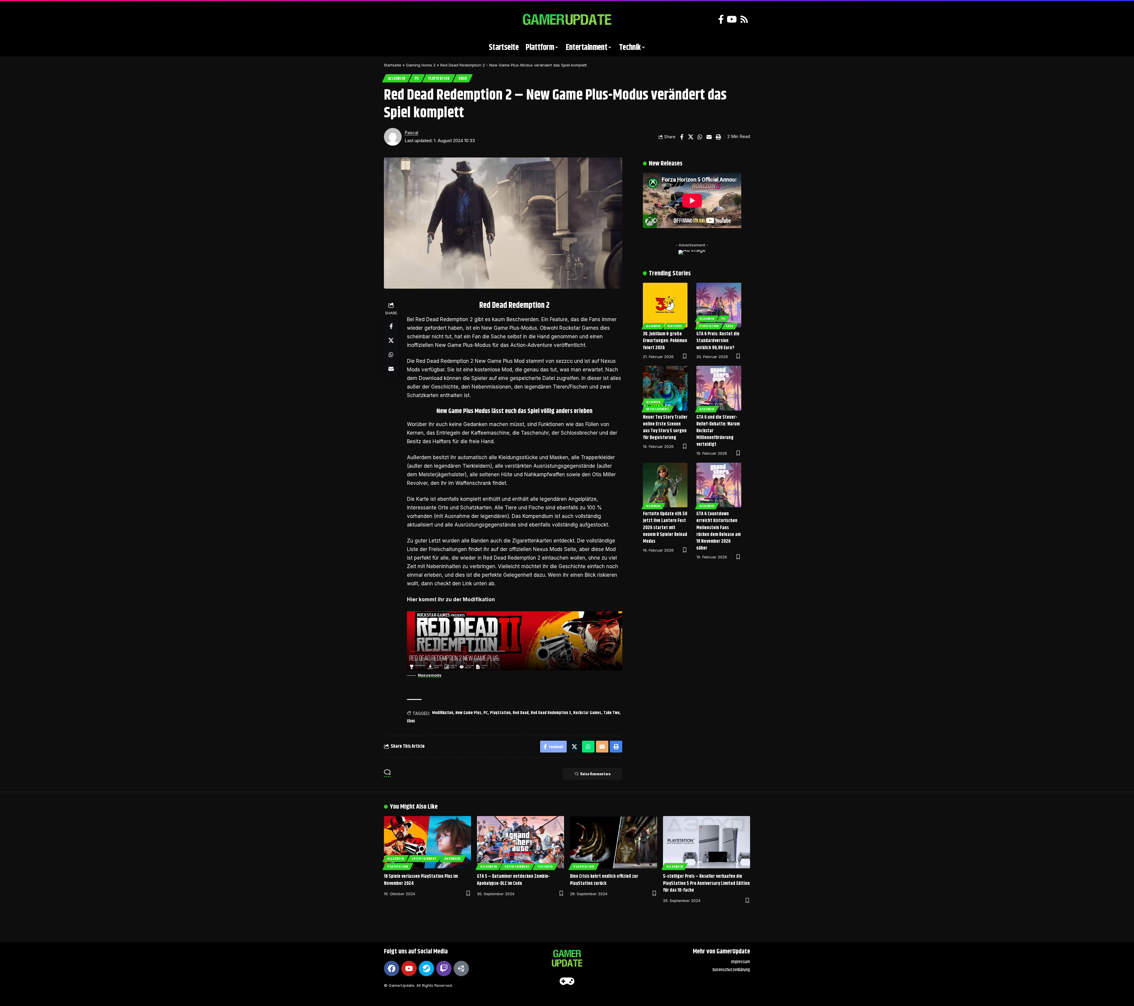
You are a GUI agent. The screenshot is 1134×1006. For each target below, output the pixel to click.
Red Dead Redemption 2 (551, 713)
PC (417, 78)
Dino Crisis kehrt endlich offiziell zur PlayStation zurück (604, 880)
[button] (391, 19)
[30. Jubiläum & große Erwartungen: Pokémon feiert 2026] (665, 305)
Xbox (463, 78)
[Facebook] (721, 19)
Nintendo (675, 326)
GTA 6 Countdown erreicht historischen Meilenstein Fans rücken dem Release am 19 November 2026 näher (718, 531)
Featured (545, 866)
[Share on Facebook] (681, 137)
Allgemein (396, 78)
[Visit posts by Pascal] (393, 137)
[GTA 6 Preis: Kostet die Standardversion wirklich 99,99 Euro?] (718, 305)
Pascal (411, 132)
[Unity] (461, 968)
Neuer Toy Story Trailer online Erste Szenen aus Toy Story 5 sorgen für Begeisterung (665, 428)
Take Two (611, 713)
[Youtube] (409, 968)
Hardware (452, 858)
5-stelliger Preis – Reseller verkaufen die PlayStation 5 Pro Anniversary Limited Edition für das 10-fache (706, 883)
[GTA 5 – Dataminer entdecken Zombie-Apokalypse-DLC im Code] (520, 842)
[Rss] (744, 19)
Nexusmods (429, 675)
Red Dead (521, 713)
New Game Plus (468, 713)
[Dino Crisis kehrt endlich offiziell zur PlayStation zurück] (613, 842)
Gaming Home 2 (421, 65)
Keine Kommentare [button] (595, 773)
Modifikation (442, 713)
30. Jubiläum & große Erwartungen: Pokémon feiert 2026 (665, 340)
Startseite (392, 65)
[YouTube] (731, 19)
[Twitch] (444, 968)
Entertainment (657, 409)
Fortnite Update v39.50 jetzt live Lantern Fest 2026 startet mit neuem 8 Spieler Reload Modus (665, 527)
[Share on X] (691, 137)
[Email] (709, 137)
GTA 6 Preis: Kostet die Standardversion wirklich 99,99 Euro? (717, 340)
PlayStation (439, 78)
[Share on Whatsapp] (700, 137)
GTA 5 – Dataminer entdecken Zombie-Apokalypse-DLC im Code (513, 880)
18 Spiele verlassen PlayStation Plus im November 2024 (421, 880)
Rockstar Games (587, 713)
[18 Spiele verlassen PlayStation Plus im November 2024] (427, 842)
